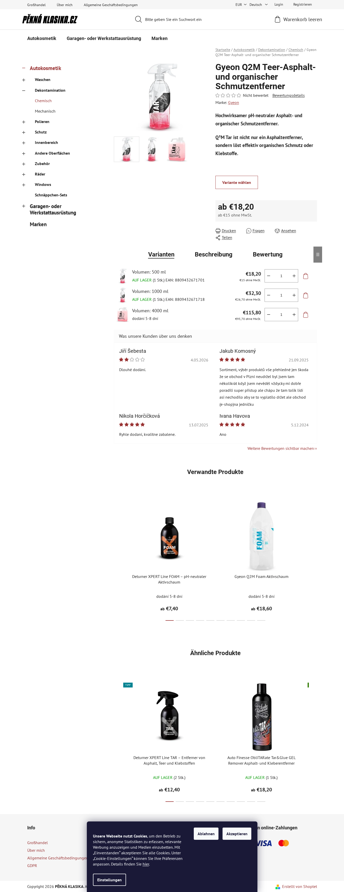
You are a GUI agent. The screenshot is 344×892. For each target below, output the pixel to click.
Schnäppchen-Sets (51, 194)
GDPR (32, 865)
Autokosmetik (45, 68)
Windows (43, 184)
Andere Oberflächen (52, 153)
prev (118, 560)
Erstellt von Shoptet (299, 886)
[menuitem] (41, 38)
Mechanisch (45, 111)
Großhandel (36, 5)
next (313, 560)
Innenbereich (46, 142)
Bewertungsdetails (288, 95)
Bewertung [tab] (268, 254)
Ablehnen (206, 833)
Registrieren (302, 4)
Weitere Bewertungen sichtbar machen (280, 448)
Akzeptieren (236, 833)
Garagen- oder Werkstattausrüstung (53, 209)
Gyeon (233, 102)
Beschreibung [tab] (213, 254)
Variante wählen (236, 182)
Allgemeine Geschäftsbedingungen (111, 5)
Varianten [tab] (161, 254)
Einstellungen (109, 879)
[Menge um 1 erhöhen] (294, 275)
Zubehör (42, 163)
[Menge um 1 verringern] (268, 275)
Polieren (42, 121)
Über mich (65, 5)
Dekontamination (50, 90)
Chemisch (43, 100)
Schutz (41, 131)
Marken (38, 224)
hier (146, 864)
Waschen (42, 79)
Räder (40, 174)
